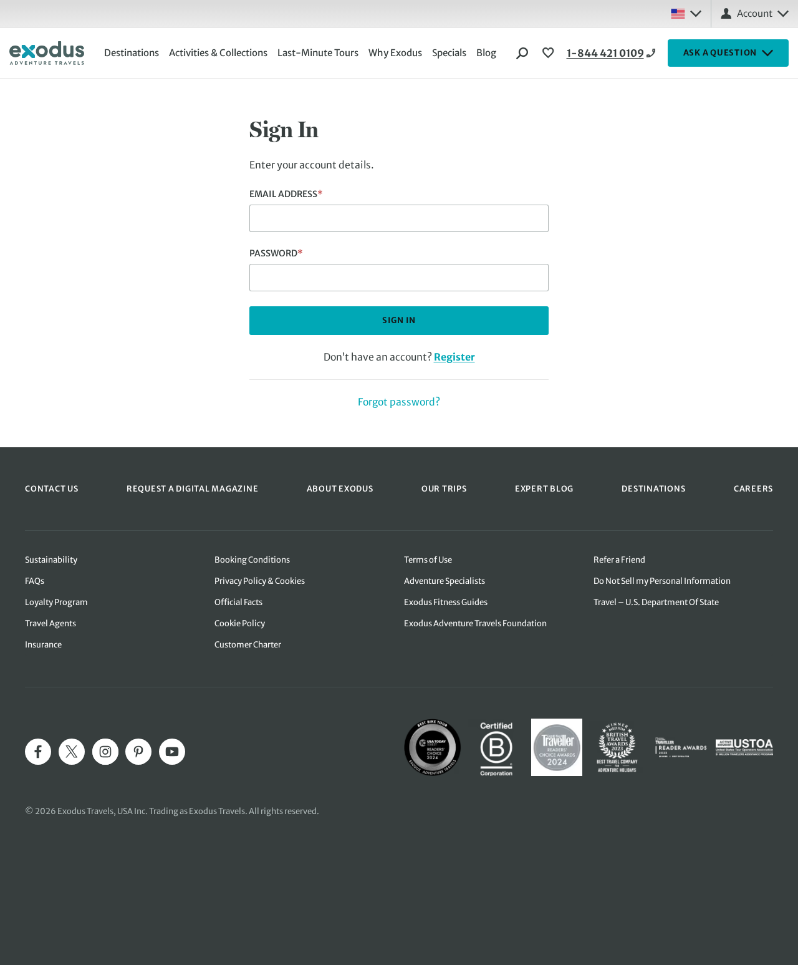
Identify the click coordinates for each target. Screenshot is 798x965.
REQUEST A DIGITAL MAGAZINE (193, 488)
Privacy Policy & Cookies (259, 581)
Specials (449, 53)
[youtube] (172, 752)
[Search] (522, 53)
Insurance (43, 644)
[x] (72, 752)
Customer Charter (247, 644)
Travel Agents (50, 623)
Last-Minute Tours (317, 53)
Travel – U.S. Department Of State (656, 602)
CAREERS (753, 488)
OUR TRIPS (444, 488)
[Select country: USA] (686, 13)
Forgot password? (399, 402)
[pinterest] (138, 752)
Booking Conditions (252, 560)
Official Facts (238, 602)
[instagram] (105, 752)
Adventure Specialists (444, 581)
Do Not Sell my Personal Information (662, 581)
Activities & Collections (218, 53)
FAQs (34, 581)
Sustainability (51, 560)
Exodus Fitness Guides (446, 602)
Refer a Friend (619, 560)
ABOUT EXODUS (340, 488)
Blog (486, 53)
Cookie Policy (239, 623)
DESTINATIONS (653, 488)
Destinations (131, 53)
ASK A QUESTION (720, 52)
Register (454, 357)
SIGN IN (399, 320)
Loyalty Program (56, 602)
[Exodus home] (46, 53)
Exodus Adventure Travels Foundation (475, 623)
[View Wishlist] (549, 53)
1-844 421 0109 (605, 53)
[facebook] (38, 752)
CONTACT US (52, 488)
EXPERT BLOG (544, 488)
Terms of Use (428, 560)
